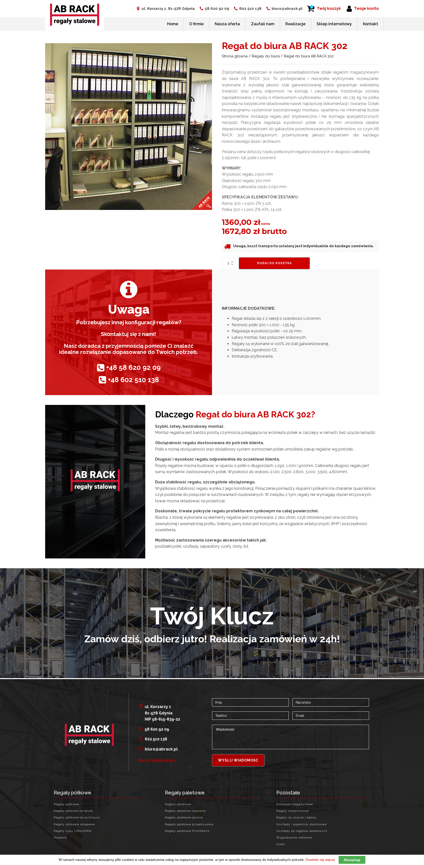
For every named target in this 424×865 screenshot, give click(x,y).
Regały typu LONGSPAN (73, 831)
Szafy (280, 844)
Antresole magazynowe (294, 804)
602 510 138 (250, 8)
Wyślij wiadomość (238, 760)
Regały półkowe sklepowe (74, 824)
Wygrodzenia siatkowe (294, 837)
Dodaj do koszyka (274, 263)
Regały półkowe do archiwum (77, 817)
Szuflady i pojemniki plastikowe (301, 824)
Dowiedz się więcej (320, 860)
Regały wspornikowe (292, 811)
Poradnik (60, 837)
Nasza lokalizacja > (157, 760)
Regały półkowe (66, 804)
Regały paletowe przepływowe (189, 824)
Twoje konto (366, 8)
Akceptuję (352, 860)
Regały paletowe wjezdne (185, 811)
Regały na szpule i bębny (296, 817)
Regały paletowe (178, 804)
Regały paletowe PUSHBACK (187, 831)
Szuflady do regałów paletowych (301, 831)
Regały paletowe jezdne (184, 817)
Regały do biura (266, 56)
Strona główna (235, 56)
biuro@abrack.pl (287, 8)
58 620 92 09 (217, 8)
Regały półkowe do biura (73, 811)
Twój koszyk (329, 8)
